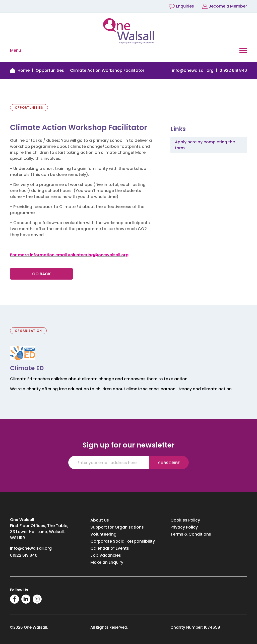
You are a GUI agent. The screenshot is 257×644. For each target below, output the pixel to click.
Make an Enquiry (106, 562)
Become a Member (228, 6)
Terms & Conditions (190, 534)
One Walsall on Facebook (14, 599)
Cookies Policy (185, 520)
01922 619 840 (233, 70)
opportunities (50, 70)
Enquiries (185, 6)
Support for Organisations (117, 527)
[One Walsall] (128, 31)
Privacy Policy (184, 527)
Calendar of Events (109, 548)
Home (24, 70)
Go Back (41, 274)
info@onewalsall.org (193, 70)
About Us (99, 520)
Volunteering (103, 534)
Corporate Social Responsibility (122, 541)
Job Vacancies (105, 555)
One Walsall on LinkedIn (25, 599)
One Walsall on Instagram (37, 599)
